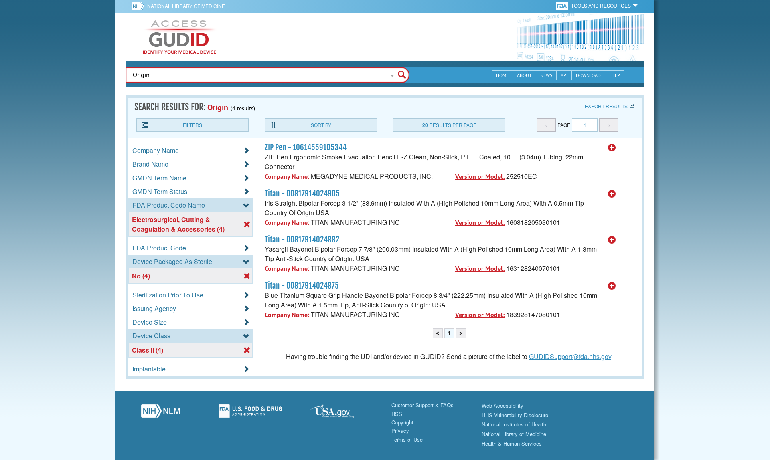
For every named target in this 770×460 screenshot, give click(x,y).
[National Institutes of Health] (139, 6)
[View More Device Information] (612, 148)
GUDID (180, 37)
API (564, 75)
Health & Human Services (512, 443)
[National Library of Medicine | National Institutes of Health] (160, 413)
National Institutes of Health (514, 424)
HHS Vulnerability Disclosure (515, 415)
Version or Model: (480, 176)
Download (588, 75)
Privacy (400, 430)
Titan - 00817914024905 (302, 193)
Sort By (321, 124)
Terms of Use (407, 439)
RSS (396, 414)
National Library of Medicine (186, 5)
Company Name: (287, 176)
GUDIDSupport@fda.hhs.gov (570, 356)
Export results (606, 106)
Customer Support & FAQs (422, 405)
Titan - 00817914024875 (302, 286)
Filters (192, 124)
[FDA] (562, 5)
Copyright (402, 422)
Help (614, 75)
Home (502, 75)
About (524, 75)
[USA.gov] (340, 413)
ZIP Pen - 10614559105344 (305, 147)
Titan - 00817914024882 (302, 239)
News (546, 75)
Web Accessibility (502, 405)
